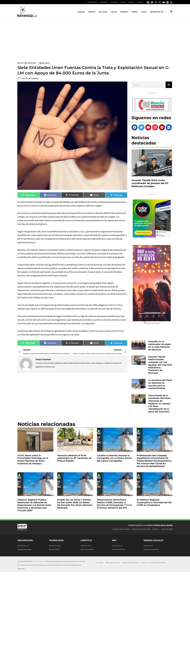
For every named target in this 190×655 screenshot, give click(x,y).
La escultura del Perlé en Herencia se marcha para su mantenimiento (160, 384)
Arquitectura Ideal (24, 549)
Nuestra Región (26, 63)
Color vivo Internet (38, 561)
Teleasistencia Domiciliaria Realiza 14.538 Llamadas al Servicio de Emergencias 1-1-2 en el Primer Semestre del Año (114, 504)
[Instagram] (160, 2)
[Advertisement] (95, 39)
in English (140, 2)
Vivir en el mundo (87, 549)
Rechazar (132, 651)
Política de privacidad (112, 562)
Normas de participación (130, 562)
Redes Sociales (55, 545)
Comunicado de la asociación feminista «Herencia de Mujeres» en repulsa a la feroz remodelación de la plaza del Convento (159, 403)
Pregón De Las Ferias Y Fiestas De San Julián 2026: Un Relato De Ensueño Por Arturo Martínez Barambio (75, 504)
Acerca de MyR (167, 529)
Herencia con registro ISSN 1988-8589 (153, 562)
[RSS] (171, 2)
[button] (165, 11)
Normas (122, 2)
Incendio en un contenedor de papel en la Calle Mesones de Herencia (159, 345)
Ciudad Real (148, 545)
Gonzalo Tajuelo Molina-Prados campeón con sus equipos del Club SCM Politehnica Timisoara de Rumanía (160, 365)
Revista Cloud (54, 549)
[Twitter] (152, 2)
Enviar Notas (104, 2)
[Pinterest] (156, 2)
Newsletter (114, 2)
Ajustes (148, 651)
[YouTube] (163, 2)
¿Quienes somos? (92, 2)
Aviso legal (99, 562)
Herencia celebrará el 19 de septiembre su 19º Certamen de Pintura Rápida (74, 458)
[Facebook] (148, 2)
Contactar (131, 2)
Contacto (155, 529)
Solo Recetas (86, 545)
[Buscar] (169, 85)
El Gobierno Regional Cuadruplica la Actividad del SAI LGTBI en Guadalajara (154, 502)
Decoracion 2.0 (23, 545)
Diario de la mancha (164, 525)
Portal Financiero (118, 549)
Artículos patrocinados (121, 529)
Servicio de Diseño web (141, 529)
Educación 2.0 (117, 545)
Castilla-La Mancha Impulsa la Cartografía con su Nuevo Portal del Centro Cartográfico (114, 458)
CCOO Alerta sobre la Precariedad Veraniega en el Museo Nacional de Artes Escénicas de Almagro (32, 459)
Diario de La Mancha (151, 549)
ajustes (99, 652)
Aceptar (116, 651)
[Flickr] (167, 2)
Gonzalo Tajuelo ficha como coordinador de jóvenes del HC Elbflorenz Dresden (150, 183)
